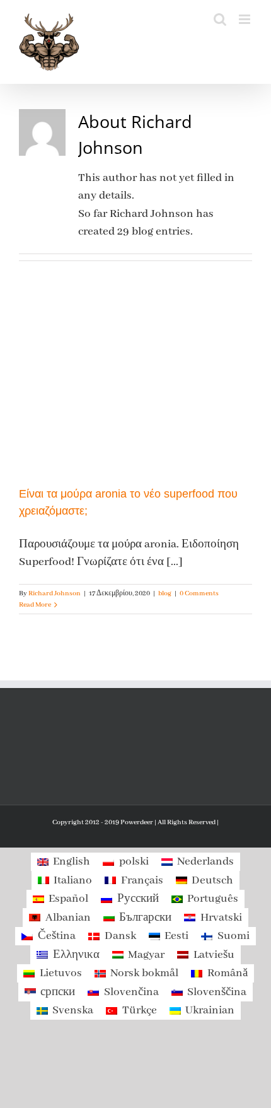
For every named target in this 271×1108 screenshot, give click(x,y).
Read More (35, 604)
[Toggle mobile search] (220, 19)
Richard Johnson (54, 593)
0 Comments (199, 593)
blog (164, 593)
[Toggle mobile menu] (245, 19)
